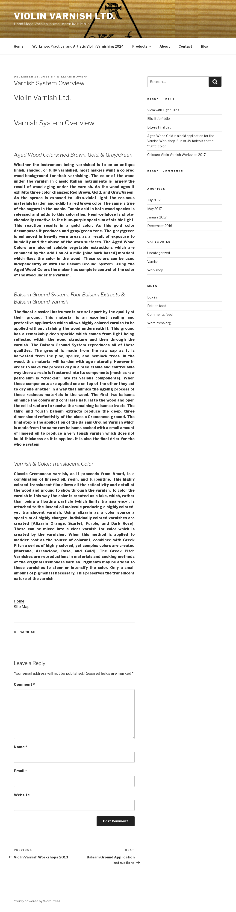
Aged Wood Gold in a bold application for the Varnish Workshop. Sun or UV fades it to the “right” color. (180, 141)
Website (22, 795)
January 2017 (157, 217)
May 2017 (154, 209)
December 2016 (159, 226)
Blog (205, 46)
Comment (24, 684)
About (164, 46)
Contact (185, 46)
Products (140, 46)
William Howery (72, 76)
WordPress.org (159, 323)
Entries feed (156, 306)
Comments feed (160, 314)
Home (19, 46)
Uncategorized (158, 253)
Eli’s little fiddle (158, 118)
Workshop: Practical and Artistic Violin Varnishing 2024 (78, 46)
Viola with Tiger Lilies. (163, 110)
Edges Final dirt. (159, 127)
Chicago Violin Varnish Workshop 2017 (176, 155)
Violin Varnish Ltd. (65, 16)
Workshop (155, 270)
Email (20, 771)
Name (20, 747)
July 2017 (154, 200)
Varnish (28, 632)
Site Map (22, 607)
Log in (152, 297)
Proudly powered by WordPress (36, 901)
